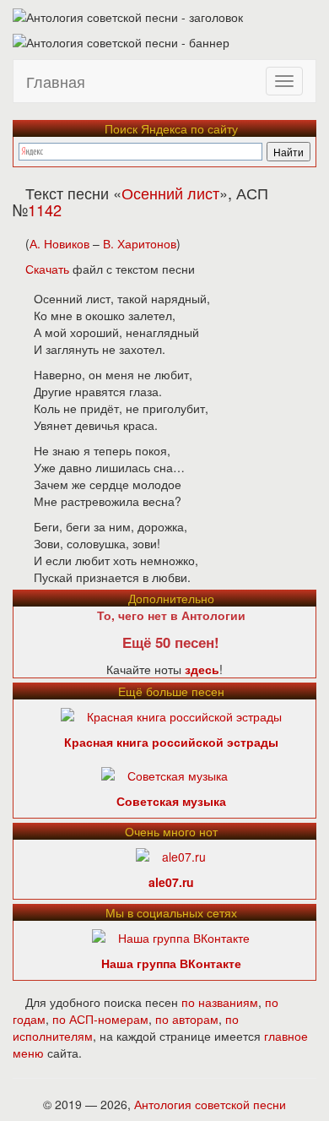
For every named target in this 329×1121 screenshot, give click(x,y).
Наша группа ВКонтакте (171, 963)
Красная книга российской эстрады (171, 741)
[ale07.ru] (170, 854)
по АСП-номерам (100, 1018)
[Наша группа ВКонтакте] (171, 936)
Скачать (47, 268)
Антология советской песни (210, 1104)
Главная (55, 81)
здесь (202, 669)
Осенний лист (170, 193)
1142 (45, 209)
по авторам (186, 1018)
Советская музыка (171, 800)
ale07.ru (171, 881)
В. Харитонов (139, 243)
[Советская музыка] (164, 773)
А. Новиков (59, 243)
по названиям (219, 1001)
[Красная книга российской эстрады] (171, 714)
